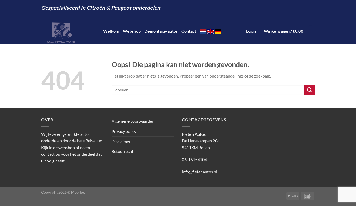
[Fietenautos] (68, 31)
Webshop (132, 30)
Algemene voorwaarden (133, 121)
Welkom (111, 30)
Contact (188, 30)
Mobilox (78, 192)
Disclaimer (121, 141)
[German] (218, 30)
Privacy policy (124, 131)
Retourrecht (122, 151)
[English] (210, 30)
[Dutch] (203, 30)
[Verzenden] (309, 90)
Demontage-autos (161, 30)
